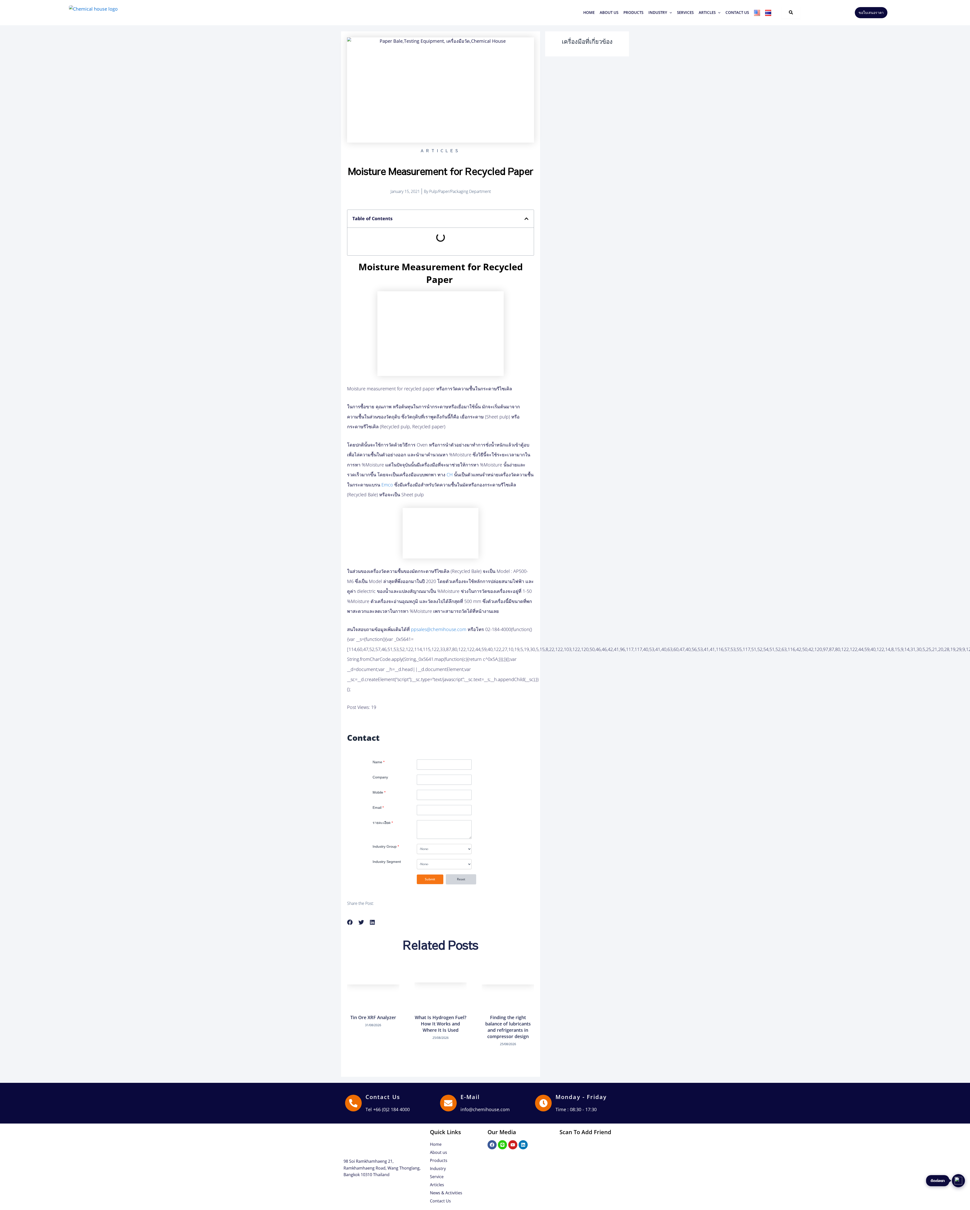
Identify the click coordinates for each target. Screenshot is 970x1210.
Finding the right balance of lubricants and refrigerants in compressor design (508, 1027)
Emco (387, 485)
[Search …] (791, 13)
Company (380, 777)
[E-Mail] (448, 1103)
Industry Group (386, 846)
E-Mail (470, 1097)
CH (450, 475)
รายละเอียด (383, 823)
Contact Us (383, 1097)
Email (378, 807)
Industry (438, 1168)
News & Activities (446, 1193)
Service (437, 1176)
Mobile (379, 792)
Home (436, 1144)
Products (438, 1160)
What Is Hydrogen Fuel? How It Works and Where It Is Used (440, 1023)
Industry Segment (387, 862)
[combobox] (444, 849)
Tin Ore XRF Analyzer (373, 1017)
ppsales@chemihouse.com (438, 629)
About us (438, 1152)
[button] (633, 12)
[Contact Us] (353, 1103)
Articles (437, 1184)
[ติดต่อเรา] (958, 1180)
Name (378, 762)
